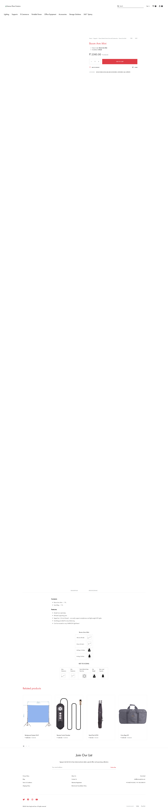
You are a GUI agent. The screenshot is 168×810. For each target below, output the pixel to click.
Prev (131, 38)
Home (90, 38)
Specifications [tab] (93, 590)
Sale (124, 72)
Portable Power (37, 14)
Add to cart (119, 61)
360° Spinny (88, 14)
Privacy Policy (26, 776)
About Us (74, 776)
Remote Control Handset (63, 735)
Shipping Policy (26, 786)
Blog (24, 779)
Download (142, 776)
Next (136, 38)
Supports (95, 38)
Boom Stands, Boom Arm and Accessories (108, 38)
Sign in (148, 6)
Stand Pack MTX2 (93, 735)
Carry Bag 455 (125, 735)
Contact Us (74, 779)
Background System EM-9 (32, 735)
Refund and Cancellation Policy (79, 786)
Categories (120, 72)
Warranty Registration (77, 782)
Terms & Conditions (27, 782)
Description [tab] (74, 590)
